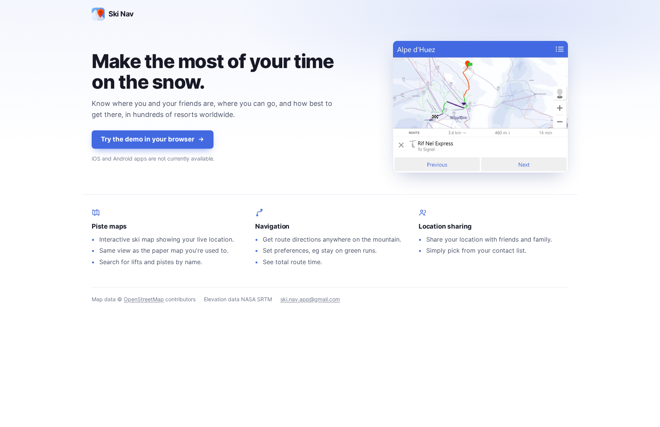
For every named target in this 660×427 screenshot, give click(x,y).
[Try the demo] (480, 107)
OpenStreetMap (144, 299)
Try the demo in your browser (147, 139)
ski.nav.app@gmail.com (310, 299)
